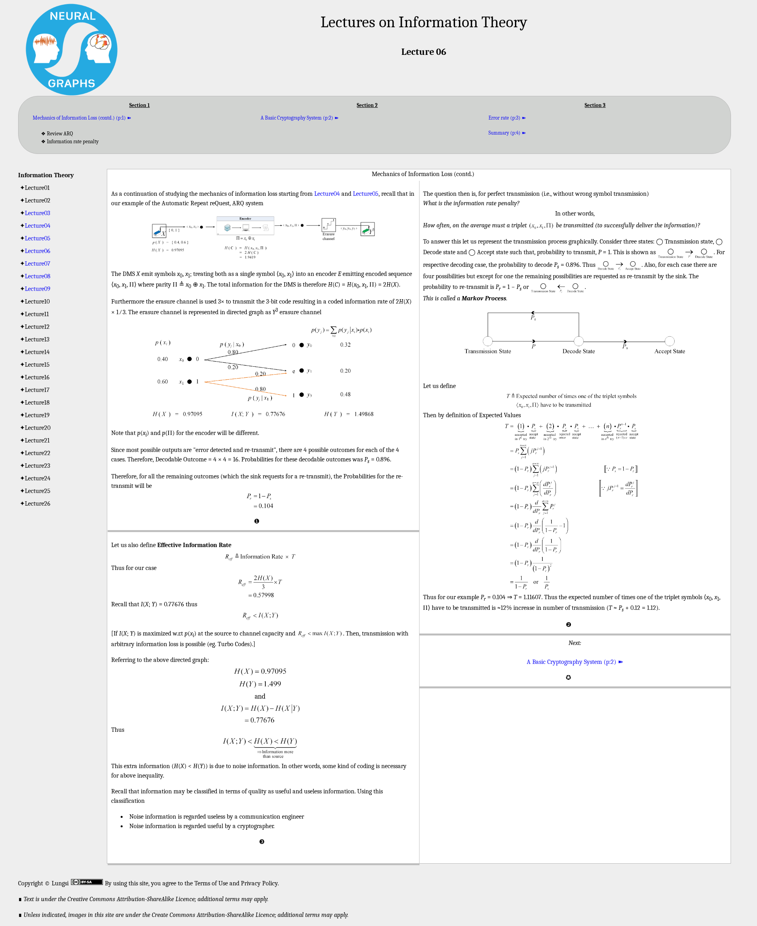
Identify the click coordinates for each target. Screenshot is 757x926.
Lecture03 (37, 213)
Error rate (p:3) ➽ (507, 118)
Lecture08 (37, 276)
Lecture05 (37, 238)
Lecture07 (37, 263)
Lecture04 (37, 225)
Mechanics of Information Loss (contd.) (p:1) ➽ (82, 118)
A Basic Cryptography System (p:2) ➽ (300, 118)
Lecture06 (37, 251)
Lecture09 (37, 288)
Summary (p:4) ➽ (507, 133)
